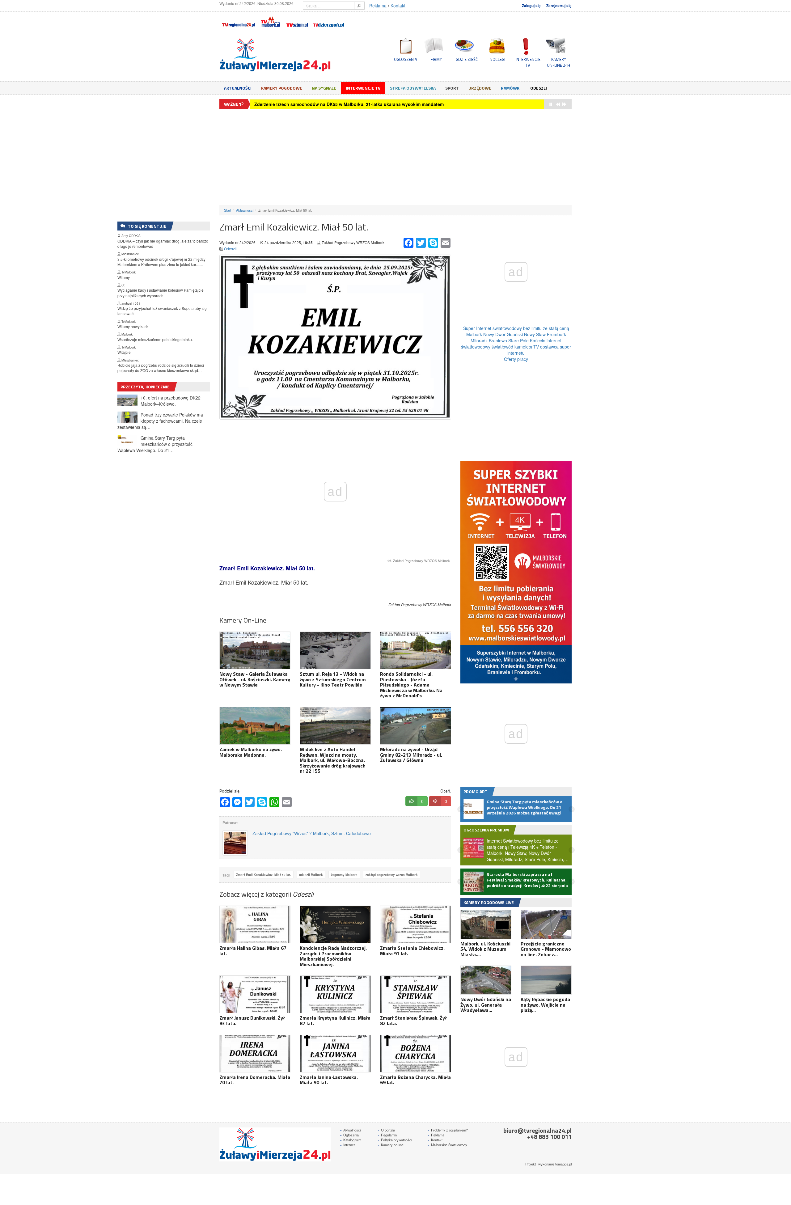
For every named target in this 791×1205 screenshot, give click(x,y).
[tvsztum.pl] (297, 20)
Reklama (378, 5)
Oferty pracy (516, 359)
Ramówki (511, 88)
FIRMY (436, 59)
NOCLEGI (497, 59)
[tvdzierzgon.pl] (328, 20)
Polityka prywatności (395, 1139)
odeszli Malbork (311, 875)
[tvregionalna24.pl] (238, 20)
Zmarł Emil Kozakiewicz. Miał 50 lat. (263, 875)
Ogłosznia (349, 1134)
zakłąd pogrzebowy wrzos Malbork (392, 875)
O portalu (386, 1129)
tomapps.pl (563, 1163)
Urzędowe (479, 88)
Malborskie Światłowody (447, 1144)
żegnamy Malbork (344, 875)
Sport (452, 88)
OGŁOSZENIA (405, 59)
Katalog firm (350, 1139)
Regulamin (387, 1134)
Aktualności (238, 88)
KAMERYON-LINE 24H (558, 62)
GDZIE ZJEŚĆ (467, 59)
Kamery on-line (391, 1144)
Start (227, 210)
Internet (347, 1144)
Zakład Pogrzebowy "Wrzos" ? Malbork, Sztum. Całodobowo (311, 833)
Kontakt (398, 5)
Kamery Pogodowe (281, 88)
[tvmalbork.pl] (270, 20)
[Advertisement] (395, 157)
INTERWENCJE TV (527, 62)
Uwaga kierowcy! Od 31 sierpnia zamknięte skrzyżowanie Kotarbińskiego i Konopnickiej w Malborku (359, 104)
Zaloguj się (531, 5)
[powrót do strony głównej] (275, 55)
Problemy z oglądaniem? (448, 1129)
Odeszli (538, 88)
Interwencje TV (363, 88)
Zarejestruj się (559, 5)
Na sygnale (324, 88)
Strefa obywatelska (413, 88)
